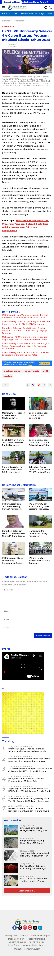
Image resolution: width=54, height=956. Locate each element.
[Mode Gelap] (45, 7)
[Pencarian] (50, 7)
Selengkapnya (26, 891)
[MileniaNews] (17, 7)
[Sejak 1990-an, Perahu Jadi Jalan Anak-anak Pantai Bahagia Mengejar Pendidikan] (13, 430)
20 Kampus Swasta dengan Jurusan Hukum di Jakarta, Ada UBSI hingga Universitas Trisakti (30, 769)
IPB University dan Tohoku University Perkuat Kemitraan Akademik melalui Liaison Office (25, 316)
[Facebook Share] (28, 385)
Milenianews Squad (40, 935)
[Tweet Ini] (33, 385)
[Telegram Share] (44, 385)
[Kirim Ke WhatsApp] (50, 385)
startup (7, 376)
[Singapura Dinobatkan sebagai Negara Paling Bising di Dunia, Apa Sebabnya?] (11, 830)
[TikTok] (35, 928)
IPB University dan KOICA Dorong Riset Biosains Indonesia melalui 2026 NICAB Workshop (26, 322)
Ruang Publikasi (37, 942)
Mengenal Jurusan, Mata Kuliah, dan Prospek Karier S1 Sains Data (26, 779)
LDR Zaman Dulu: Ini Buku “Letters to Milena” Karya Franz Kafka (33, 879)
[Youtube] (30, 927)
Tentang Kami (10, 935)
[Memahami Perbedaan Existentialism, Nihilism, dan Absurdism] (13, 403)
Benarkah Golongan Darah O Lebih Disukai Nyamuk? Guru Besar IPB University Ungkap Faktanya (24, 330)
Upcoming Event (17, 942)
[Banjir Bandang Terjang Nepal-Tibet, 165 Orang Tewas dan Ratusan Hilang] (11, 842)
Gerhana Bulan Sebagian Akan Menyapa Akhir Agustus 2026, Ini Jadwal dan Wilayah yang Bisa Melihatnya (35, 867)
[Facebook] (14, 927)
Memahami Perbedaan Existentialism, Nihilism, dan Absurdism (13, 415)
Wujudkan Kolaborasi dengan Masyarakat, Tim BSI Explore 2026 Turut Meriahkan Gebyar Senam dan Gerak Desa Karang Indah (29, 799)
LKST (45, 371)
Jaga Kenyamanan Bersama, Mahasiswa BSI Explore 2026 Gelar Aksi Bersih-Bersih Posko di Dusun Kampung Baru (29, 789)
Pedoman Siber (16, 939)
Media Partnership (36, 939)
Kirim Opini (13, 945)
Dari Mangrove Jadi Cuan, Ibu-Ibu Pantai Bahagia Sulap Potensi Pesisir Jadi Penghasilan (40, 442)
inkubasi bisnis (11, 371)
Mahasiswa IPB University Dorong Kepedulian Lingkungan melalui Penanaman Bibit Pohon (25, 338)
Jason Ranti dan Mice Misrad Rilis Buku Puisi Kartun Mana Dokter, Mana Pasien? (34, 854)
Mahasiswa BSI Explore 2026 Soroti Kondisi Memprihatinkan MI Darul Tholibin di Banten (29, 809)
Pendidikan (8, 27)
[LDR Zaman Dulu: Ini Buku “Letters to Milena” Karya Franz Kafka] (11, 880)
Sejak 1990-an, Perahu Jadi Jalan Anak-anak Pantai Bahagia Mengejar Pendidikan (13, 442)
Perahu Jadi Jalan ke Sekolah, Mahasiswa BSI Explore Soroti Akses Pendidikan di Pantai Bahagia (12, 469)
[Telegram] (40, 928)
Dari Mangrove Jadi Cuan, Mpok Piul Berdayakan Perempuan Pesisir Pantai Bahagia (38, 415)
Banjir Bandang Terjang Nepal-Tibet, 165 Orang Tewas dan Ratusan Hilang (33, 841)
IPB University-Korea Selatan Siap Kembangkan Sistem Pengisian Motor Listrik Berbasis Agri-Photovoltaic (26, 346)
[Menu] (4, 7)
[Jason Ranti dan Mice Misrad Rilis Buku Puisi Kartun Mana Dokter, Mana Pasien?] (11, 855)
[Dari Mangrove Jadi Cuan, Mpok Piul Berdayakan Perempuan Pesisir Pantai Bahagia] (40, 403)
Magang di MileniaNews (34, 945)
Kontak (24, 935)
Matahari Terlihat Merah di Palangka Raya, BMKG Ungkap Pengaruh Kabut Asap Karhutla (29, 759)
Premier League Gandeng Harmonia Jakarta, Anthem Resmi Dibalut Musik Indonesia (27, 750)
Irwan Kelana (13, 44)
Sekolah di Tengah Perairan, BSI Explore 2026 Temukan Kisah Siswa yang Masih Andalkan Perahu (39, 469)
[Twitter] (19, 927)
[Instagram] (25, 927)
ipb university (31, 371)
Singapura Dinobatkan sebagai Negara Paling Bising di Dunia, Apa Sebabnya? (34, 829)
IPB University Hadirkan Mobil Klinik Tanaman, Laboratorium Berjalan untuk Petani (25, 353)
